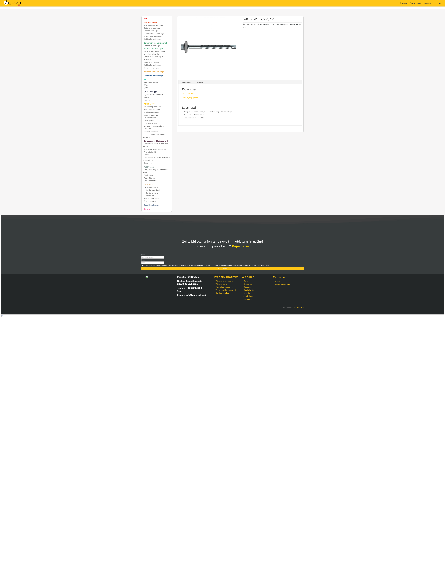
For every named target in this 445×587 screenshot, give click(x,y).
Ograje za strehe (151, 187)
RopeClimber (149, 178)
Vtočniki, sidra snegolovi (226, 290)
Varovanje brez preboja (154, 126)
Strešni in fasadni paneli (155, 43)
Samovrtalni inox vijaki (269, 24)
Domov (403, 3)
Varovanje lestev (151, 131)
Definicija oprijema (190, 98)
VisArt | (296, 307)
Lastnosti (199, 82)
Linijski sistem (150, 118)
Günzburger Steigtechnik (156, 141)
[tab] (185, 82)
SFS (281, 24)
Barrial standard (153, 190)
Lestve (146, 155)
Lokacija (246, 293)
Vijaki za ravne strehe (224, 281)
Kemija (147, 100)
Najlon (146, 97)
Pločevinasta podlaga (153, 25)
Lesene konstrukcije (153, 76)
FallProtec (149, 167)
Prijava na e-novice (282, 284)
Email (143, 254)
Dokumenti (186, 82)
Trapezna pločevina (152, 107)
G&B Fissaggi (150, 92)
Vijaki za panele (222, 284)
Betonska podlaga (152, 28)
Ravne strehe (150, 22)
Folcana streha (150, 123)
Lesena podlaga (151, 31)
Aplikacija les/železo (152, 39)
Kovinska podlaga (151, 112)
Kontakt (428, 3)
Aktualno (278, 281)
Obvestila (247, 287)
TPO (146, 85)
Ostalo (147, 88)
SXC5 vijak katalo (189, 93)
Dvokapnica (149, 120)
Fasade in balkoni (151, 62)
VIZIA (301, 307)
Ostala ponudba (222, 293)
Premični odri (150, 152)
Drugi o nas (415, 3)
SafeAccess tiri (150, 181)
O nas (245, 281)
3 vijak (292, 24)
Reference (247, 284)
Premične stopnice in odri (155, 149)
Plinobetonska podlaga (154, 33)
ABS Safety (149, 104)
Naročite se (222, 268)
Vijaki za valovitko (151, 54)
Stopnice (148, 163)
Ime (143, 260)
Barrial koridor (150, 201)
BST (146, 79)
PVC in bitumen (151, 82)
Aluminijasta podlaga (153, 36)
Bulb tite (147, 59)
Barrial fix (150, 196)
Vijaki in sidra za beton (153, 94)
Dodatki (147, 129)
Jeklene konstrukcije (154, 72)
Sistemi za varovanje (224, 287)
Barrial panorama (151, 198)
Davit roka (148, 175)
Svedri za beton (151, 205)
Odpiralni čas (248, 290)
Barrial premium (153, 193)
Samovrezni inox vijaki (153, 57)
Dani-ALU (148, 185)
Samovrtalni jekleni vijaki (154, 51)
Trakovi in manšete (152, 68)
